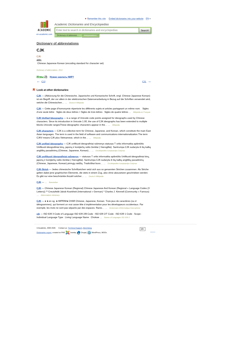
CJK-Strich (42, 169)
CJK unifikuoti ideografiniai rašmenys (58, 156)
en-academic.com (44, 34)
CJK (39, 95)
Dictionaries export (44, 232)
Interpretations (90, 35)
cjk (38, 214)
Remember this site (97, 19)
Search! (145, 30)
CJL (144, 81)
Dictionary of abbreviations (68, 35)
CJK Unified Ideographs (50, 118)
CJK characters (45, 130)
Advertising (87, 228)
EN (147, 19)
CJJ (43, 81)
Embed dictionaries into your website (126, 19)
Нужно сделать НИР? (62, 77)
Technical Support (75, 228)
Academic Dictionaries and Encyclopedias (81, 24)
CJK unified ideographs (50, 143)
